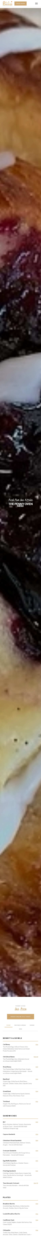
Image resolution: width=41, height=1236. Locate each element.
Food (8, 1025)
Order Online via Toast (20, 1016)
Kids (20, 1029)
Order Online (20, 3)
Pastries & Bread (20, 1025)
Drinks (32, 1025)
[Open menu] (36, 3)
